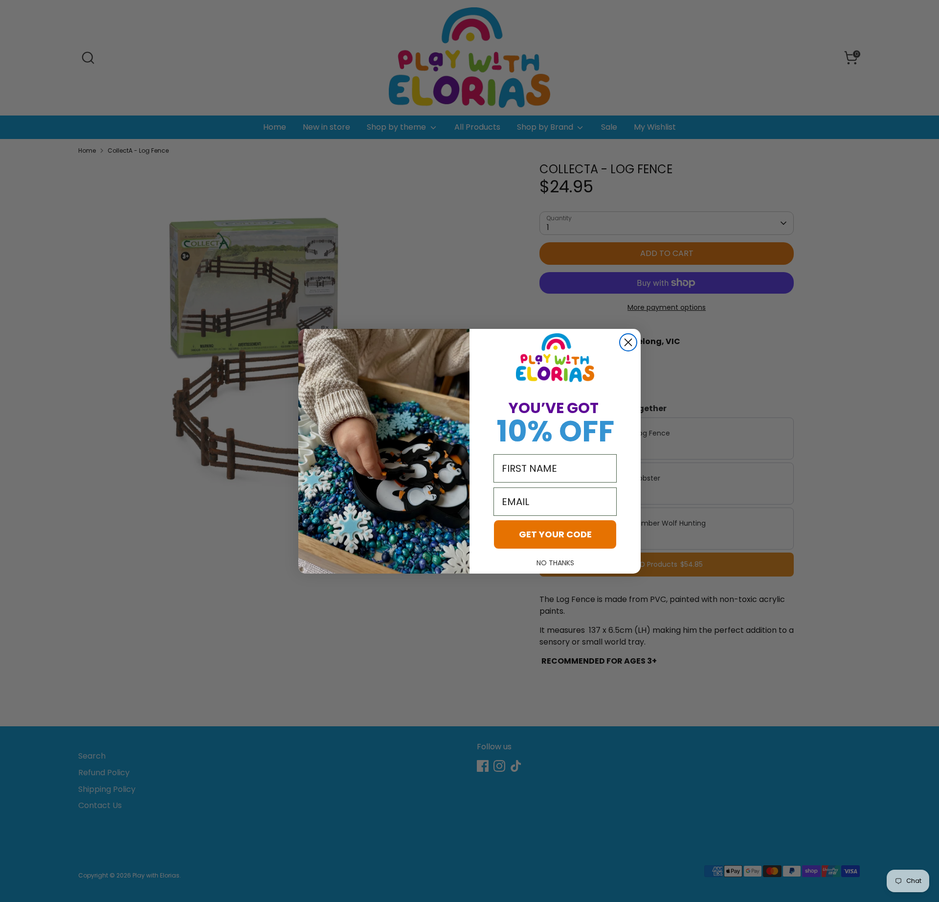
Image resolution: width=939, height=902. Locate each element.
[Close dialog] (628, 342)
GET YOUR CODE (555, 534)
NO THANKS (555, 563)
